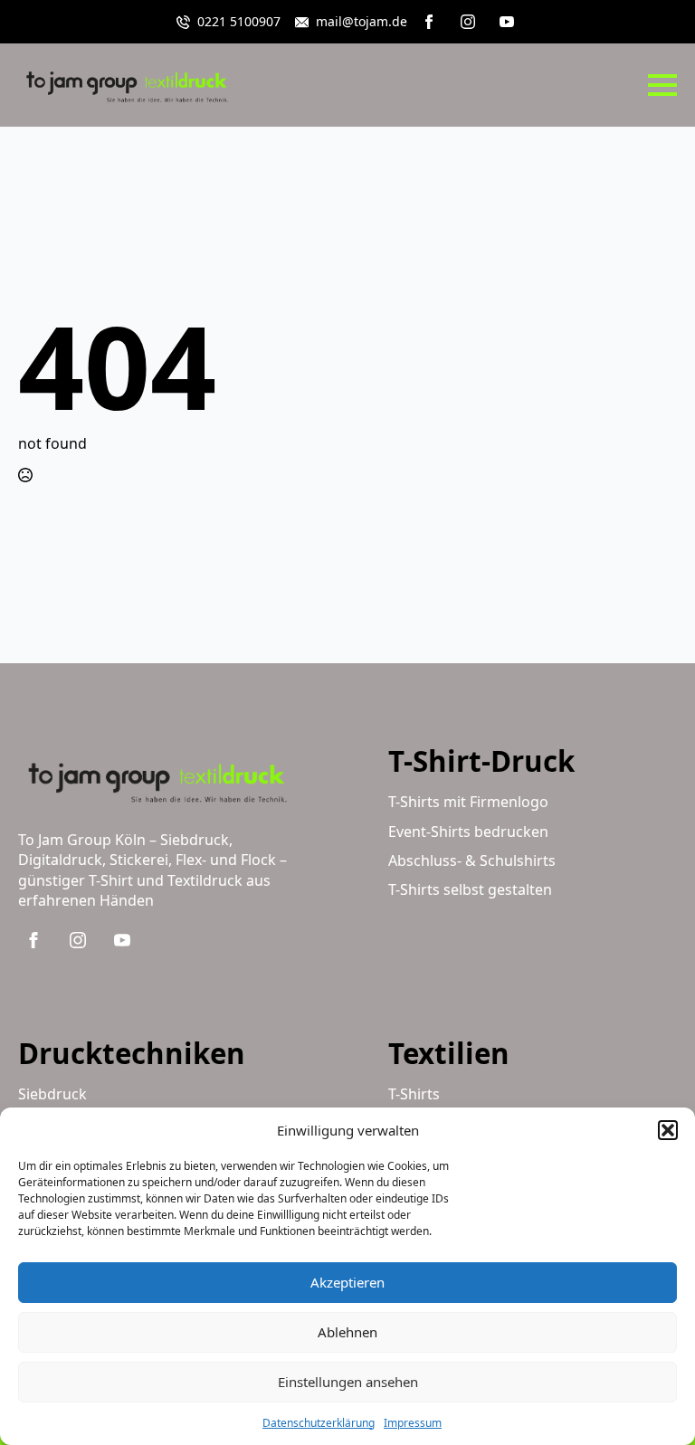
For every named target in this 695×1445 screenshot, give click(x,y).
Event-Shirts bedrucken (468, 831)
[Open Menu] (662, 85)
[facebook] (429, 21)
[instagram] (468, 21)
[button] (668, 1130)
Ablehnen (347, 1332)
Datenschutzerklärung (318, 1423)
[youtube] (506, 21)
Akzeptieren (347, 1282)
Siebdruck (52, 1094)
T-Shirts (414, 1094)
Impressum (413, 1423)
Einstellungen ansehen (348, 1382)
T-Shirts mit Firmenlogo (468, 802)
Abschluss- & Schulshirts (472, 860)
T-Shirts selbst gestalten (470, 889)
